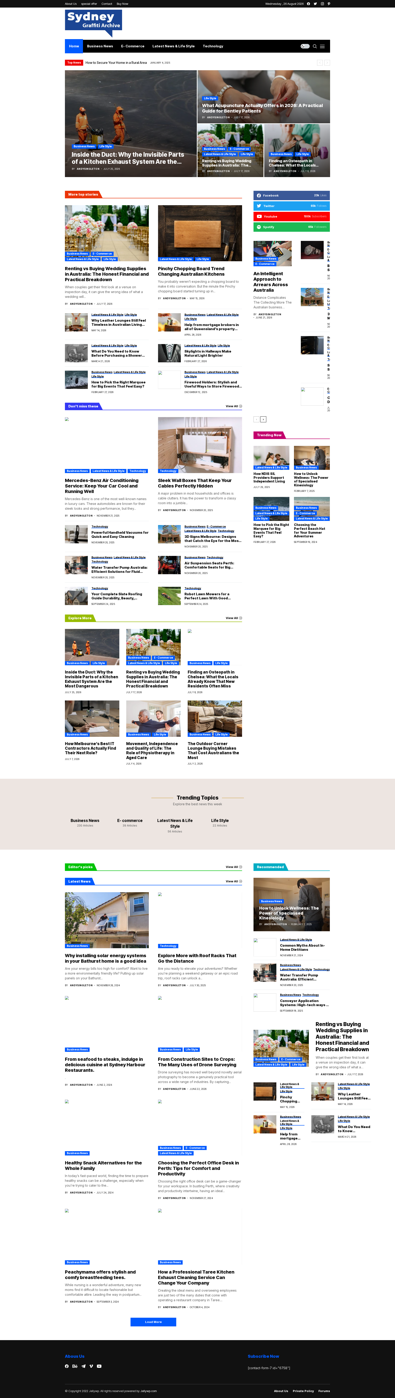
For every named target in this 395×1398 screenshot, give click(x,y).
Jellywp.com (148, 1391)
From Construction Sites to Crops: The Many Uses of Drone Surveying (197, 1061)
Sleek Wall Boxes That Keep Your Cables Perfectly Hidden (195, 483)
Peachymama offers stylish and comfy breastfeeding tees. (100, 1274)
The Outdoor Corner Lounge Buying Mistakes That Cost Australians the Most (213, 750)
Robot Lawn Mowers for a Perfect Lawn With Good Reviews (206, 596)
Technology (137, 471)
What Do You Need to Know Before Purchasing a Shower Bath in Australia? (116, 353)
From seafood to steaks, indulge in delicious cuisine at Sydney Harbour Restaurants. (105, 1064)
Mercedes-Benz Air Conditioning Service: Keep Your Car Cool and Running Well (102, 486)
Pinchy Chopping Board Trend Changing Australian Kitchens (191, 271)
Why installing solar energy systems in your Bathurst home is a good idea (105, 958)
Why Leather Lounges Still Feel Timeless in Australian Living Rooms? (118, 322)
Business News (84, 146)
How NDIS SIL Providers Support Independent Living (269, 477)
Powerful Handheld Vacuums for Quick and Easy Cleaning (120, 535)
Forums (324, 1391)
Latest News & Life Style (220, 154)
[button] (320, 63)
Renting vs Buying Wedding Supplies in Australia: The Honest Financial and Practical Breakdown (107, 274)
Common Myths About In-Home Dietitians (302, 947)
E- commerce (239, 149)
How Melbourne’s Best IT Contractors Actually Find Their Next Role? (90, 748)
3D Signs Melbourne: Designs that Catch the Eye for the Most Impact (212, 539)
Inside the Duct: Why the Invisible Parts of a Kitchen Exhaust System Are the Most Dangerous (91, 679)
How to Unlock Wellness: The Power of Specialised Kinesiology (311, 479)
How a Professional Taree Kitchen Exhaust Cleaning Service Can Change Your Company (196, 1277)
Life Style (105, 146)
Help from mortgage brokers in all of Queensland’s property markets (211, 327)
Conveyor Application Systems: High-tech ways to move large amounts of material (305, 1003)
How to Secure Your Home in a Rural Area (116, 63)
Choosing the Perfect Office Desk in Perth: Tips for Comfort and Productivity (198, 1168)
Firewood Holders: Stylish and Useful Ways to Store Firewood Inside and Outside (211, 384)
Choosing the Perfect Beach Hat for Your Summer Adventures (309, 530)
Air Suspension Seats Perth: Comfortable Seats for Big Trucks (209, 565)
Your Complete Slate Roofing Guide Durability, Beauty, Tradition (116, 596)
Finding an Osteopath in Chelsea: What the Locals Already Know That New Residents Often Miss (213, 679)
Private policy (303, 1391)
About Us (281, 1391)
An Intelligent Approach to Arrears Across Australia (271, 282)
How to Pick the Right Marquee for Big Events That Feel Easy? (118, 384)
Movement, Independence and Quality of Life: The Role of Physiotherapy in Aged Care (152, 750)
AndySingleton (88, 168)
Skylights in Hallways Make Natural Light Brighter (207, 353)
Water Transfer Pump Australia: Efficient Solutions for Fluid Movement (119, 570)
